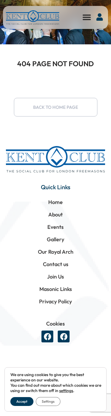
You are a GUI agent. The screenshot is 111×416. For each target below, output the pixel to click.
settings (66, 390)
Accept (22, 401)
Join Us (55, 276)
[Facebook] (47, 336)
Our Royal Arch (55, 251)
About (55, 214)
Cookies (55, 323)
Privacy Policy (55, 301)
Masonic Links (55, 289)
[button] (86, 17)
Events (55, 227)
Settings (48, 401)
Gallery (55, 239)
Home (55, 202)
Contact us (55, 264)
